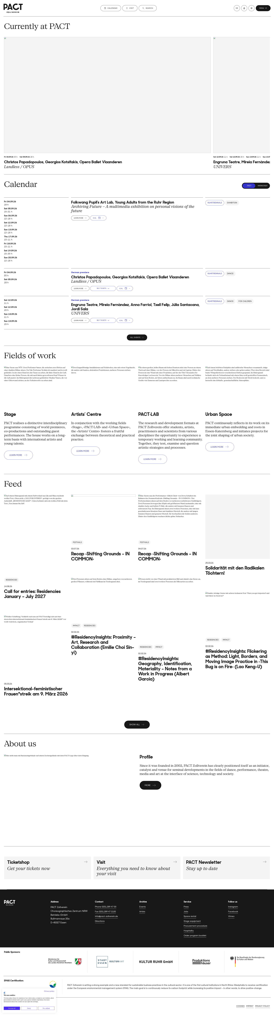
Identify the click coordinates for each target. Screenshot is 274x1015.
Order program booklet (195, 935)
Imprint (249, 1006)
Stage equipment (192, 921)
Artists (142, 911)
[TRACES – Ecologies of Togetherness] (103, 527)
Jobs (186, 911)
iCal (94, 218)
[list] (137, 103)
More (148, 785)
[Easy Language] (244, 8)
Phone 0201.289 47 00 (105, 906)
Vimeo (231, 916)
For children (245, 301)
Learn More (78, 218)
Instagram (233, 906)
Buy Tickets (101, 288)
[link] (107, 103)
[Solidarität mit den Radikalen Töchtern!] (237, 535)
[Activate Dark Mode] (251, 8)
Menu (261, 8)
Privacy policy (262, 1006)
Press (186, 906)
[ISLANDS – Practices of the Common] (170, 527)
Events (142, 906)
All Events (135, 337)
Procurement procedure (195, 926)
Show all (134, 724)
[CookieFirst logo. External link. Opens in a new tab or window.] (4, 993)
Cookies (240, 1006)
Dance (230, 273)
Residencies (11, 580)
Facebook (233, 911)
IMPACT (76, 625)
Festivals (77, 542)
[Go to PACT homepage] (13, 8)
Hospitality (189, 930)
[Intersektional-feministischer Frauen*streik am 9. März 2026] (36, 656)
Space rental (190, 916)
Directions (100, 921)
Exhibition (232, 203)
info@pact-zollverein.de (106, 916)
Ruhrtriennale (215, 203)
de (237, 8)
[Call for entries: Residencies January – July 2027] (36, 546)
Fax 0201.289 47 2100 (105, 911)
